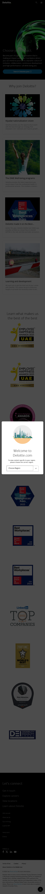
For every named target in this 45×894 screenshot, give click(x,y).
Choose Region (14, 468)
